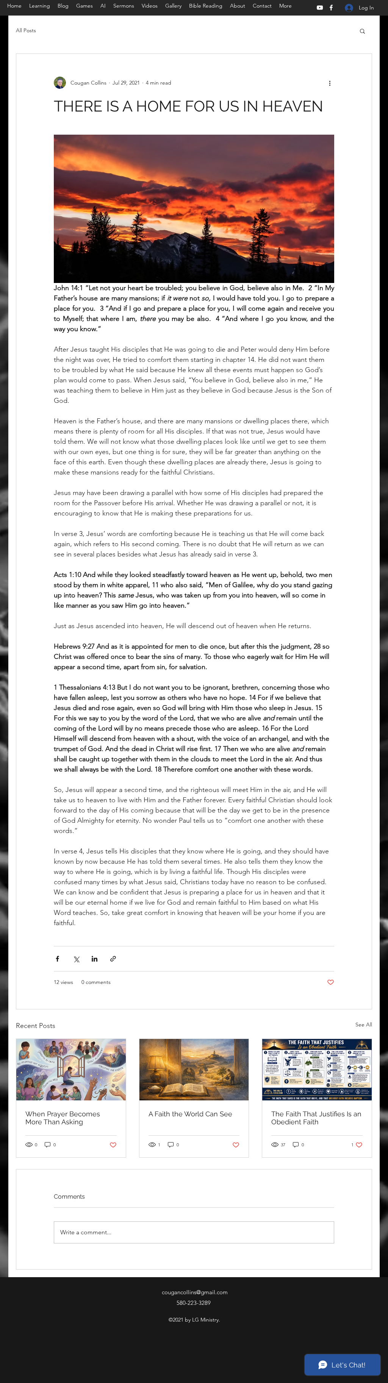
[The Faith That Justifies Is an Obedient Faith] (317, 1069)
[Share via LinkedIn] (94, 958)
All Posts (26, 30)
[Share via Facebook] (57, 958)
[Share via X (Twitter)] (76, 958)
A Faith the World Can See (190, 1114)
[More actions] (329, 82)
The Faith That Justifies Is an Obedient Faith (316, 1118)
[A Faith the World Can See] (194, 1069)
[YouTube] (320, 7)
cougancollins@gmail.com (195, 1292)
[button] (362, 31)
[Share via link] (113, 958)
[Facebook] (331, 7)
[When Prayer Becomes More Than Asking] (71, 1069)
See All (363, 1024)
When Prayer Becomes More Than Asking (62, 1118)
